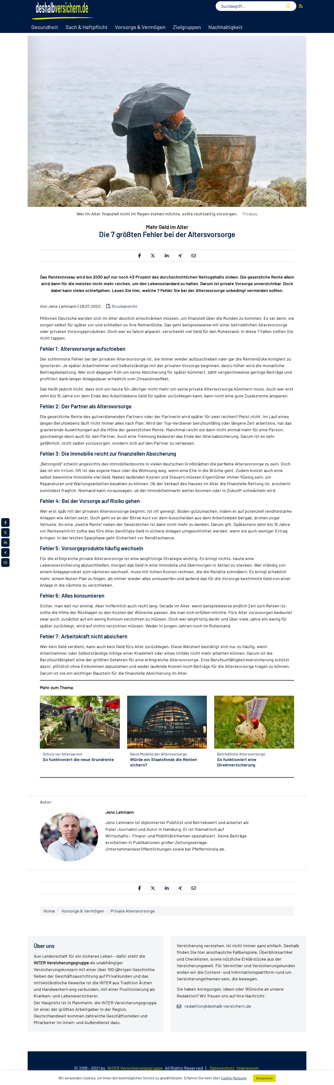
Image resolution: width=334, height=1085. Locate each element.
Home (49, 911)
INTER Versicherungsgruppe (135, 1068)
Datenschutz (222, 1068)
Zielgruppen (187, 27)
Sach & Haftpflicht (87, 27)
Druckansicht (124, 306)
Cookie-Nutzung (233, 1078)
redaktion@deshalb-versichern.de (217, 1006)
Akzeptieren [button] (264, 1078)
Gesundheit (44, 27)
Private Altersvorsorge (133, 911)
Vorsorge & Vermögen (140, 27)
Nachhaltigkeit (225, 27)
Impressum (248, 1068)
